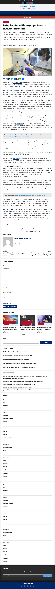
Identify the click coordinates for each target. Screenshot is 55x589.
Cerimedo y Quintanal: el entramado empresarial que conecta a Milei (17, 355)
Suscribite (48, 576)
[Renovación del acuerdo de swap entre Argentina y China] (10, 320)
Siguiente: (41, 253)
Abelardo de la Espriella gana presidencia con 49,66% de (44, 328)
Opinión (28, 323)
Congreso (5, 412)
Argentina (17, 96)
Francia (5, 116)
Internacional (6, 21)
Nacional (6, 323)
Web (4, 298)
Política (4, 460)
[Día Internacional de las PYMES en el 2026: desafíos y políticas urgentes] (27, 320)
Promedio (35, 231)
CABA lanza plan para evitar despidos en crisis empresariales (16, 352)
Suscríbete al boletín (9, 303)
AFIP (4, 399)
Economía (6, 322)
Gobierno (5, 431)
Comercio (5, 409)
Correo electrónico (8, 292)
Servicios (5, 470)
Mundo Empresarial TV (7, 447)
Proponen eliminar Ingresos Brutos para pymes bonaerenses (16, 359)
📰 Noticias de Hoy (27, 17)
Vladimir (21, 153)
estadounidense (9, 211)
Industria (5, 434)
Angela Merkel (19, 124)
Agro (4, 402)
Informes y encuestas (7, 438)
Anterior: (13, 253)
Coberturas (5, 405)
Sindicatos (5, 476)
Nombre (5, 287)
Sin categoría (5, 473)
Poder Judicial (6, 457)
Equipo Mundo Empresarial (10, 45)
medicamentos (44, 145)
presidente (48, 120)
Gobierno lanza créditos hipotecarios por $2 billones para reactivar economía (19, 363)
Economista (12, 225)
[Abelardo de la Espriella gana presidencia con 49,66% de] (44, 320)
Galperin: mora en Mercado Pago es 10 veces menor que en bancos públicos (19, 367)
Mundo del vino (6, 444)
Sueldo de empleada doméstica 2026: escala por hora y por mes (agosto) (27, 381)
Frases (4, 428)
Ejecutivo (20, 102)
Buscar (4, 338)
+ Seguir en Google (9, 43)
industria (18, 168)
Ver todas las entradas (21, 244)
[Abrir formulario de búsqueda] (53, 12)
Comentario (6, 268)
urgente (49, 190)
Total (29, 231)
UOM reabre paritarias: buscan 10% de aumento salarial (22, 384)
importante (16, 158)
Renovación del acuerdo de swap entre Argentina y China (10, 328)
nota (32, 229)
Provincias (5, 466)
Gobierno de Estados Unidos (17, 90)
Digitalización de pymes (8, 418)
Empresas (23, 322)
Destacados (5, 415)
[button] (2, 12)
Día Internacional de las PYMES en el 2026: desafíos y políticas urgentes (27, 329)
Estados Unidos (17, 82)
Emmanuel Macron (13, 122)
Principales (5, 463)
